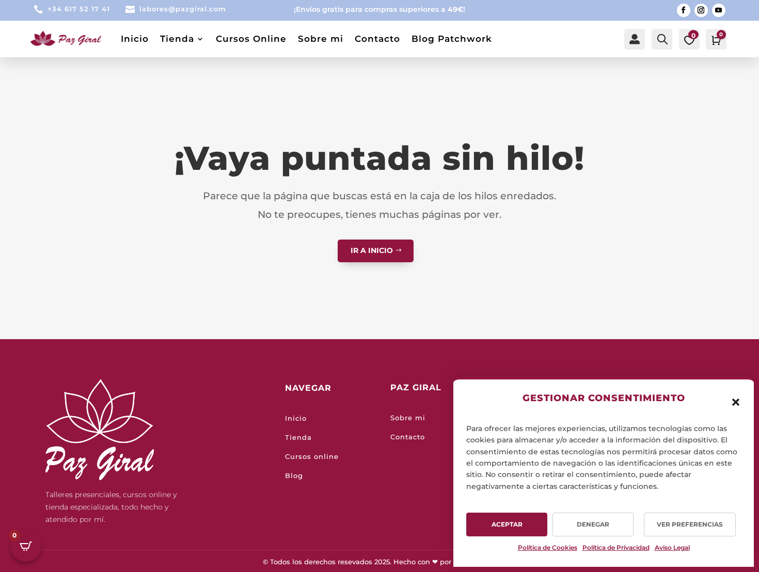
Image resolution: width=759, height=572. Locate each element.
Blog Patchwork (452, 39)
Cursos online (312, 456)
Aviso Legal (672, 547)
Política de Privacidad (616, 547)
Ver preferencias (690, 524)
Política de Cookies (547, 547)
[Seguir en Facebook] (683, 10)
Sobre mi (320, 39)
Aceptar (507, 524)
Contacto (377, 39)
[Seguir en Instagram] (701, 10)
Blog (294, 475)
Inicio (135, 39)
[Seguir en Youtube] (718, 10)
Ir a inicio (372, 250)
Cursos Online (251, 39)
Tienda (177, 39)
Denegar (593, 524)
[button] (736, 402)
